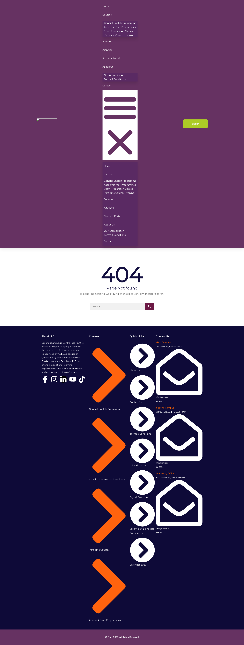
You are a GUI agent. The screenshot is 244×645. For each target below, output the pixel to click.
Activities (107, 50)
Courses (107, 14)
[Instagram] (54, 379)
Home (106, 6)
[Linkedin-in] (63, 379)
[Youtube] (72, 379)
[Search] (149, 306)
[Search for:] (122, 306)
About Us (108, 67)
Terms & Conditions (115, 79)
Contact (107, 85)
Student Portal (111, 58)
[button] (120, 125)
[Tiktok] (81, 379)
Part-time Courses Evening (119, 35)
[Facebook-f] (45, 379)
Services (107, 41)
